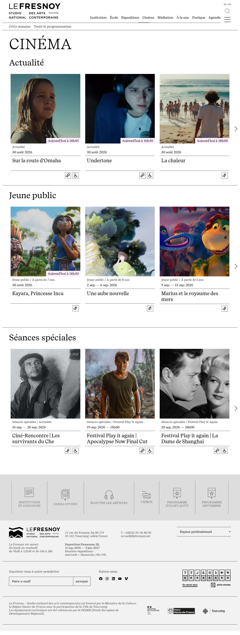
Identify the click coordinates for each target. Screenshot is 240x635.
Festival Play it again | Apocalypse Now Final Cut (117, 438)
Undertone (99, 160)
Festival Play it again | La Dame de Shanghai (189, 438)
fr (225, 4)
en (229, 4)
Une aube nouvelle (108, 293)
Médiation (165, 17)
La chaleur (173, 160)
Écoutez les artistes (109, 503)
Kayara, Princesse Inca (38, 293)
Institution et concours (29, 503)
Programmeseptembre (212, 503)
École (114, 17)
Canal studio (65, 504)
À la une (182, 17)
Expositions (130, 17)
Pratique (198, 17)
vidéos (146, 502)
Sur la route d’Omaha (36, 160)
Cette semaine (20, 26)
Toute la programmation (52, 26)
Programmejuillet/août (177, 503)
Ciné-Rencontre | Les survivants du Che (36, 438)
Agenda (214, 17)
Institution (98, 17)
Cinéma (148, 17)
